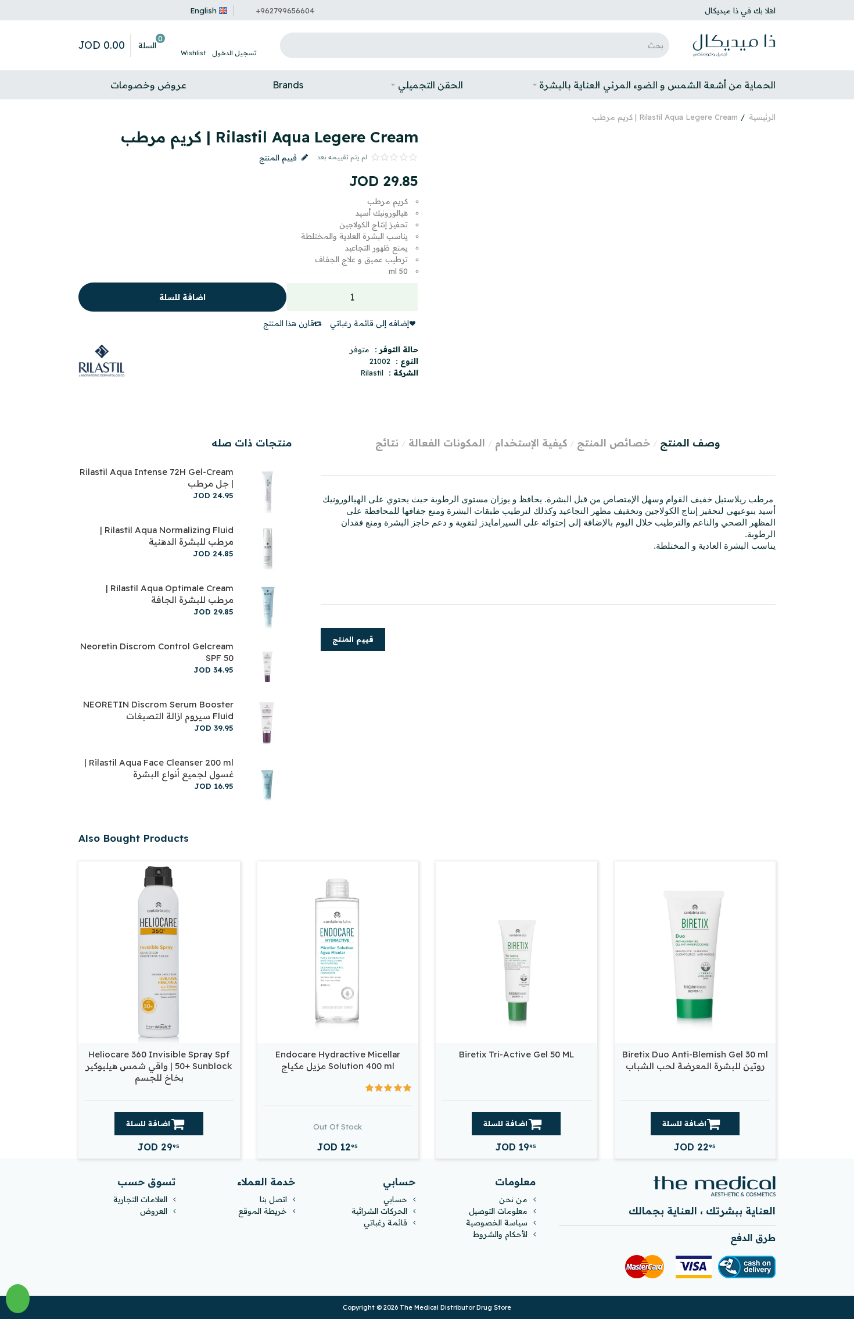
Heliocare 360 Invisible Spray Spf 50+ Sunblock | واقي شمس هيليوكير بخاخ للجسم (159, 1066)
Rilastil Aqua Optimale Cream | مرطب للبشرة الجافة (170, 593)
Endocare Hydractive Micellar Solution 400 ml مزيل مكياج (337, 1060)
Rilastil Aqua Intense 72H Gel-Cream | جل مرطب (157, 477)
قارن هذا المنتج (288, 323)
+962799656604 (285, 10)
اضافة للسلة (182, 297)
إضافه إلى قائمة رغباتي (369, 323)
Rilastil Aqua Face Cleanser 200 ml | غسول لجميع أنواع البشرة (159, 768)
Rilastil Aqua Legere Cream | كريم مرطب (665, 116)
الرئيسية (762, 116)
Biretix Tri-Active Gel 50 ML (516, 1054)
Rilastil (371, 372)
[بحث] (291, 45)
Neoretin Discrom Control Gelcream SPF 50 (157, 652)
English (203, 10)
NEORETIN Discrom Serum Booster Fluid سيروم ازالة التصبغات (158, 710)
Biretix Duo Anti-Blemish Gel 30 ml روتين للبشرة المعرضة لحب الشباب (695, 1060)
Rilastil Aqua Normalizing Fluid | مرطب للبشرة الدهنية (167, 535)
